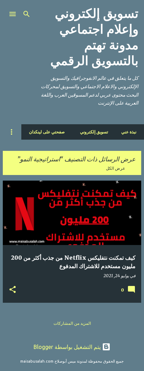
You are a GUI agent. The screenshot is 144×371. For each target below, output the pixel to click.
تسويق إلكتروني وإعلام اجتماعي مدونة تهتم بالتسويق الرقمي (94, 37)
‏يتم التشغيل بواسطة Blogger (68, 347)
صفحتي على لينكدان (47, 132)
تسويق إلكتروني (94, 132)
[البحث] (26, 14)
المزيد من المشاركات (72, 323)
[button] (12, 289)
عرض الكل (115, 168)
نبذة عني (128, 132)
